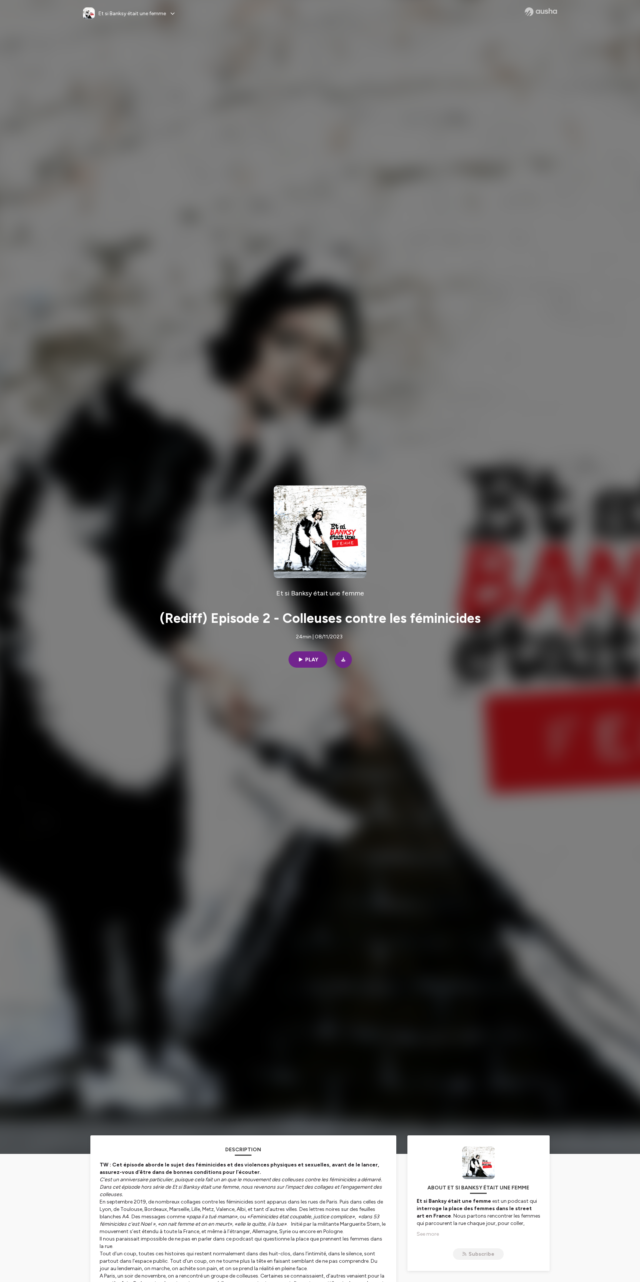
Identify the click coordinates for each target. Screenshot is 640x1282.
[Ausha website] (541, 11)
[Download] (343, 659)
